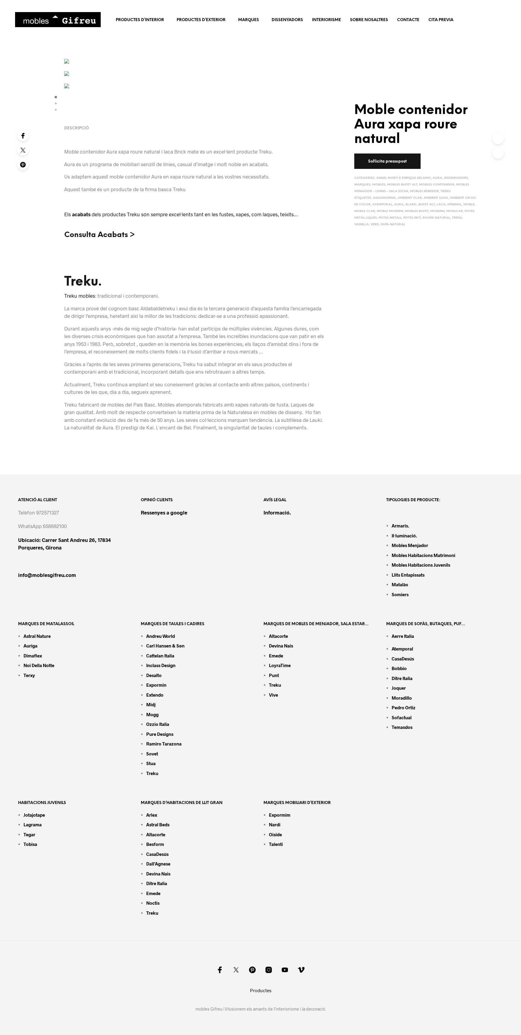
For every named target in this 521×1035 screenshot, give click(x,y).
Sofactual (402, 717)
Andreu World (160, 636)
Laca (441, 204)
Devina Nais (281, 645)
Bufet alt (426, 204)
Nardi (274, 824)
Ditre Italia (402, 678)
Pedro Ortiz (403, 707)
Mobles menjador (410, 545)
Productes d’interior (140, 20)
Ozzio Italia (157, 724)
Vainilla (361, 224)
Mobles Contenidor (436, 184)
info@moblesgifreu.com (47, 575)
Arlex (151, 815)
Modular (454, 211)
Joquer (399, 688)
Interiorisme (326, 20)
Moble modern (390, 211)
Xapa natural (392, 224)
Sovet (152, 753)
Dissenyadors (287, 20)
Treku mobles (79, 296)
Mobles (378, 184)
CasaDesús (403, 658)
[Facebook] (23, 135)
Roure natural (436, 218)
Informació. (277, 512)
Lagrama (33, 824)
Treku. (83, 282)
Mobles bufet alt (402, 184)
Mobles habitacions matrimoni (423, 555)
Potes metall (390, 218)
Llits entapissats (408, 575)
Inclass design (160, 665)
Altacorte (278, 636)
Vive (273, 695)
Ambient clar (410, 198)
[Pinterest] (23, 164)
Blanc (411, 204)
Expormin (156, 685)
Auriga (30, 645)
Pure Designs (159, 734)
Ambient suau (436, 198)
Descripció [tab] (76, 128)
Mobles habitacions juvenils (421, 565)
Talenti (276, 844)
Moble (469, 204)
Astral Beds (157, 824)
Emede (276, 655)
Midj (151, 704)
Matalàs (400, 584)
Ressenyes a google (164, 512)
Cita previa (440, 20)
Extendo (154, 695)
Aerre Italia (403, 636)
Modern (437, 211)
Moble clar (364, 211)
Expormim (279, 815)
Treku (445, 191)
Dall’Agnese (158, 863)
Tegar (29, 834)
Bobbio (399, 668)
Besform (155, 844)
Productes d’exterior (201, 20)
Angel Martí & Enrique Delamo (403, 178)
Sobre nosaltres (369, 20)
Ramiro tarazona (164, 743)
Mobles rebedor (424, 191)
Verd (375, 224)
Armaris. (401, 525)
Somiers (400, 594)
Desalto (154, 675)
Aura (437, 178)
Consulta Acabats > (99, 235)
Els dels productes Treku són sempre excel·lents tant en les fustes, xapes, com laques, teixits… (181, 214)
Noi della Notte (39, 665)
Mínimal (454, 204)
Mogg (152, 714)
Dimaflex (33, 655)
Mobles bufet (416, 211)
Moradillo (402, 698)
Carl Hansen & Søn (165, 645)
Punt (274, 675)
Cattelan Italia (160, 655)
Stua (151, 763)
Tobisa (30, 844)
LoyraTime (280, 665)
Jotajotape (34, 815)
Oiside (275, 834)
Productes (260, 990)
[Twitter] (23, 150)
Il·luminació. (404, 535)
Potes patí (412, 218)
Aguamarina (384, 198)
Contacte (408, 20)
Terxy (29, 675)
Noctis (152, 903)
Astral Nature (37, 636)
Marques (248, 20)
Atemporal (382, 204)
